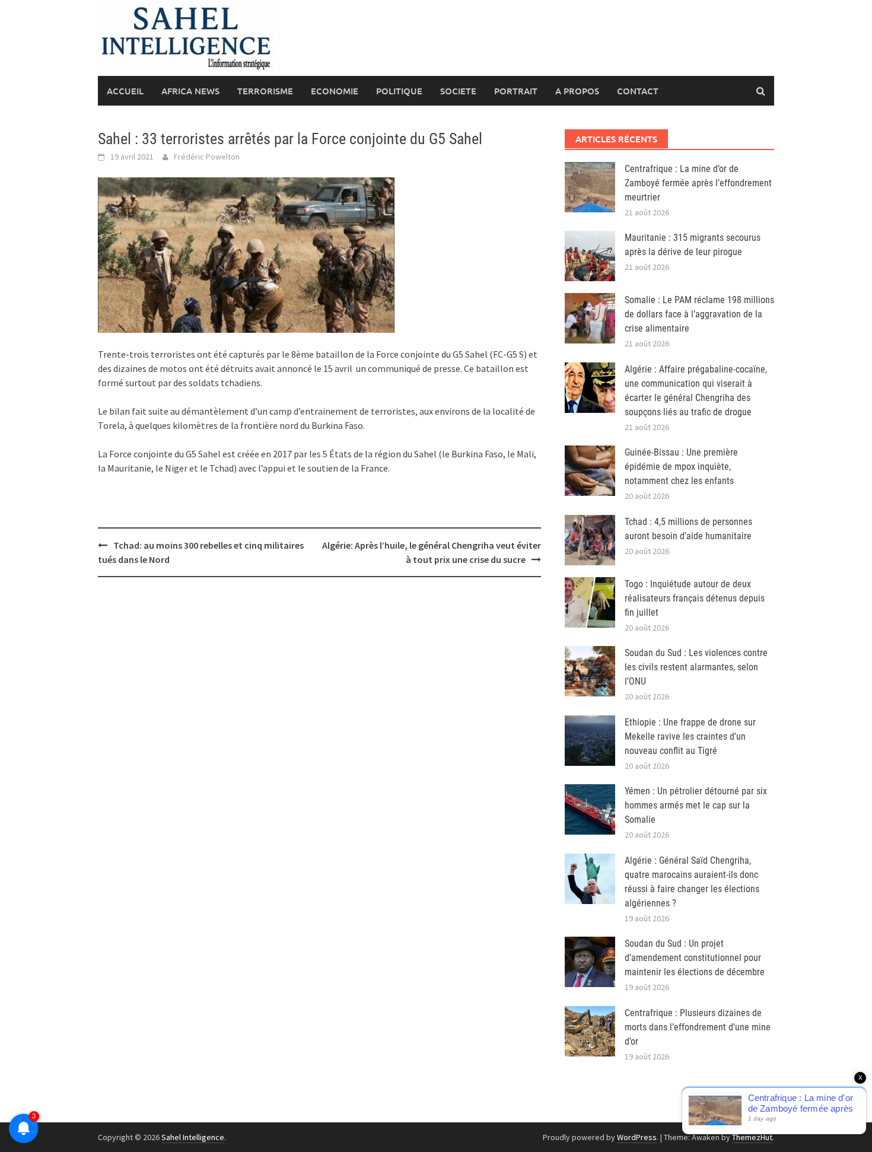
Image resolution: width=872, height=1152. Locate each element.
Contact (637, 91)
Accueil (125, 91)
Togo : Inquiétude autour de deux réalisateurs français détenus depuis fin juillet (695, 598)
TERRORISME (265, 91)
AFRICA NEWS (190, 91)
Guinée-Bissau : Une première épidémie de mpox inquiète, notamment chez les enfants (681, 466)
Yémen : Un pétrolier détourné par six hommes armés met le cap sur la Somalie (696, 805)
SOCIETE (458, 91)
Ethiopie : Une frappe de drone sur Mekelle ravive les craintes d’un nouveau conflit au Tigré (690, 736)
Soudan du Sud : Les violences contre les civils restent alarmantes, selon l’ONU (696, 667)
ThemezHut (752, 1137)
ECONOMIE (334, 91)
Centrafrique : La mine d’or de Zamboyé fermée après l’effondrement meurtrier (698, 183)
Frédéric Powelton (207, 156)
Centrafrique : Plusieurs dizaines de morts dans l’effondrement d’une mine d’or (698, 1027)
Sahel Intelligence (192, 1137)
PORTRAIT (515, 91)
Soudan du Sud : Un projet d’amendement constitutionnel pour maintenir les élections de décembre (695, 958)
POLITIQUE (399, 91)
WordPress (637, 1137)
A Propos (577, 91)
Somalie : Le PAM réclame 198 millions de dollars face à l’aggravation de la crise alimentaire (699, 314)
